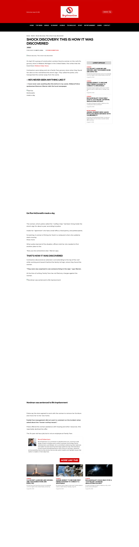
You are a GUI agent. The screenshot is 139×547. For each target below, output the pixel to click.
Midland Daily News (42, 66)
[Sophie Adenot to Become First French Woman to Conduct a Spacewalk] (69, 470)
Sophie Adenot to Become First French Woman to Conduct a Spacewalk (97, 84)
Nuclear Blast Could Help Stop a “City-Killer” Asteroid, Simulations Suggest (98, 99)
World (33, 35)
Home (28, 35)
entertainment (91, 110)
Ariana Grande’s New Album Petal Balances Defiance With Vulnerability (99, 113)
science (89, 67)
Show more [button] (31, 240)
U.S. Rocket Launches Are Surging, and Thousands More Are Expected (99, 70)
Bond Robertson (53, 50)
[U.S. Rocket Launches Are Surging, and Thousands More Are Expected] (40, 470)
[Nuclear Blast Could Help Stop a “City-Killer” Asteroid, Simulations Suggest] (98, 470)
